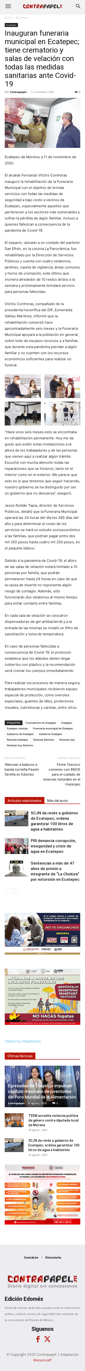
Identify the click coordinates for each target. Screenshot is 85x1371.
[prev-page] (8, 891)
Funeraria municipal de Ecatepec (53, 728)
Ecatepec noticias (17, 728)
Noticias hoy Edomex (20, 745)
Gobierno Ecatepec (50, 734)
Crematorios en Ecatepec (41, 722)
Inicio (8, 17)
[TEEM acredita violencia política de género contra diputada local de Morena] (14, 1120)
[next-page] (15, 891)
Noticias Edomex (43, 739)
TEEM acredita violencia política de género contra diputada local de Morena (53, 1120)
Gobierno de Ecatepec (20, 734)
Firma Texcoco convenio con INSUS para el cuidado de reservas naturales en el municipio (61, 774)
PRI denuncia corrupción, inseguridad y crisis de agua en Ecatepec (53, 846)
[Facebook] (37, 1339)
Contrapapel (18, 92)
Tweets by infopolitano (23, 1041)
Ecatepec (22, 17)
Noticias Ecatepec (17, 739)
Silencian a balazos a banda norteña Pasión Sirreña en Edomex (22, 769)
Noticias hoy (67, 739)
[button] (8, 6)
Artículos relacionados (25, 801)
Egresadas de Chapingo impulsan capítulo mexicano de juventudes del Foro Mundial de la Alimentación (42, 1091)
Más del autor (57, 801)
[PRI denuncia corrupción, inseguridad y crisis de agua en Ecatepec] (16, 846)
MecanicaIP (42, 1360)
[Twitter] (47, 1339)
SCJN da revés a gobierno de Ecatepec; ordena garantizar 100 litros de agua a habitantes (53, 1145)
